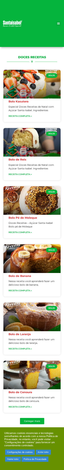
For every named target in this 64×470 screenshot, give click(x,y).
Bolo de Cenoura (20, 392)
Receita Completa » (20, 116)
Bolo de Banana (20, 276)
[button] (58, 23)
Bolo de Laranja (20, 334)
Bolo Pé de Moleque (23, 217)
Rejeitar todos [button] (13, 459)
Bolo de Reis (17, 159)
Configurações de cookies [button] (20, 452)
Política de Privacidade (35, 459)
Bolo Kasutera (19, 101)
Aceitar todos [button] (43, 452)
